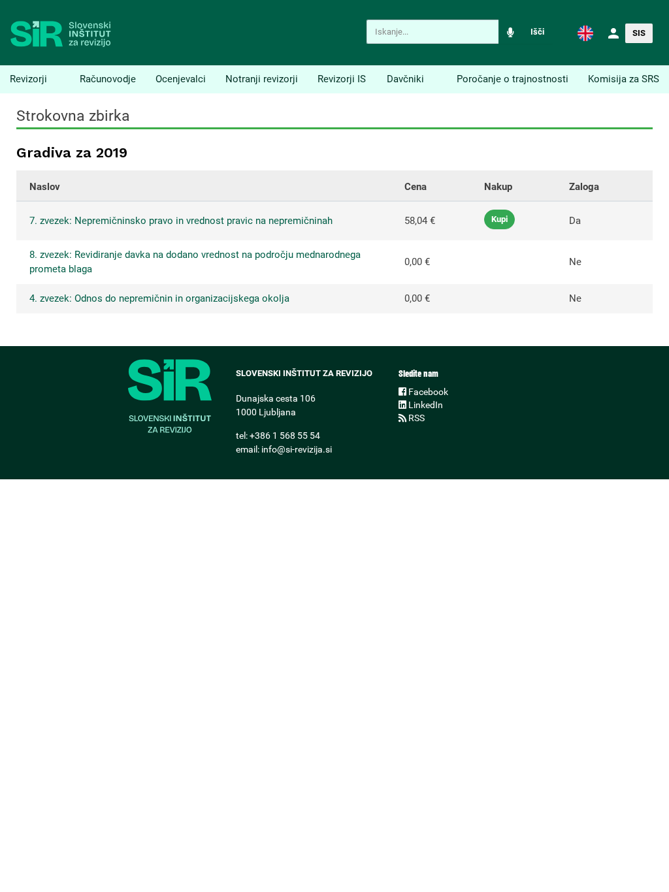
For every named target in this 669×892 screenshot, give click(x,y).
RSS (415, 418)
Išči (537, 32)
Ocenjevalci (180, 79)
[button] (585, 32)
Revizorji (28, 79)
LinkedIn (424, 405)
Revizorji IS (342, 79)
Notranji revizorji (261, 79)
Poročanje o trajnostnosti (512, 79)
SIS (638, 33)
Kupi (499, 219)
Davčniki (405, 79)
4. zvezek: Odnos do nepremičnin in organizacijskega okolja (159, 298)
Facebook (427, 392)
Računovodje (108, 79)
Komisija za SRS (623, 79)
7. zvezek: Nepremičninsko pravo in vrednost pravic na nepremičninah (181, 221)
